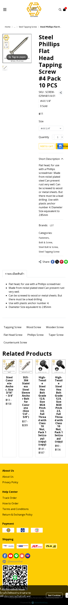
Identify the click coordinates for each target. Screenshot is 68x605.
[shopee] (22, 555)
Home (7, 26)
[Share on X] (57, 262)
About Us (7, 476)
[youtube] (10, 555)
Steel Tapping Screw (28, 26)
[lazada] (27, 555)
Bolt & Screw (46, 242)
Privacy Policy (10, 482)
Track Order (9, 498)
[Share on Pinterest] (61, 262)
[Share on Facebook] (53, 262)
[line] (16, 555)
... (14, 26)
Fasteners (44, 237)
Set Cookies (54, 595)
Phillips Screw (35, 335)
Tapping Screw (12, 327)
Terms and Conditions (15, 509)
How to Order (10, 503)
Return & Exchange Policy (17, 514)
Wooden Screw (55, 327)
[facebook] (4, 555)
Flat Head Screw (13, 335)
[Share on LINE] (66, 262)
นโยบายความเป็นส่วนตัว (15, 596)
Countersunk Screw (15, 342)
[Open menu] (5, 9)
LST (52, 225)
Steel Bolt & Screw (49, 247)
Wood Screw (33, 327)
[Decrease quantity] (53, 137)
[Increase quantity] (62, 137)
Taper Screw (56, 335)
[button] (60, 9)
